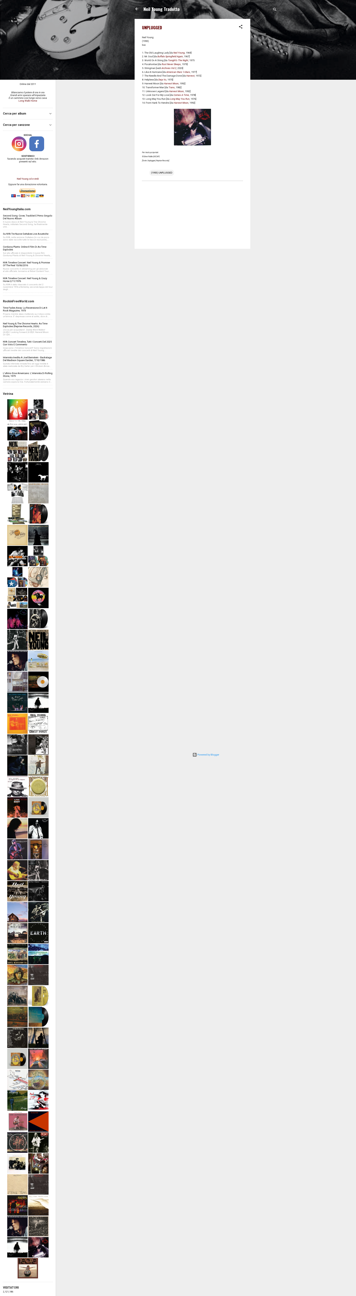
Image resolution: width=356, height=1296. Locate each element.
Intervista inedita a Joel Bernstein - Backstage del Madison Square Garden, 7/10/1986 (27, 359)
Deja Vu (162, 79)
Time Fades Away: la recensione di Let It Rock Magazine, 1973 (25, 309)
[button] (240, 27)
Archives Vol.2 (168, 68)
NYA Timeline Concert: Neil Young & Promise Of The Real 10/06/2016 (26, 264)
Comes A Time (181, 95)
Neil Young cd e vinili (28, 178)
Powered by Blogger (208, 754)
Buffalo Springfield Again (170, 56)
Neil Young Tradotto (162, 9)
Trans (172, 87)
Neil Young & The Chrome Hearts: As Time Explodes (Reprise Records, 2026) (25, 325)
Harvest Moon (171, 83)
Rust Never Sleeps (171, 64)
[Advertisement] (265, 74)
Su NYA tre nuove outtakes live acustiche (25, 233)
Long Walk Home (28, 100)
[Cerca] (275, 10)
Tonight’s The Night (178, 60)
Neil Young (179, 52)
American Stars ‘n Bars (178, 72)
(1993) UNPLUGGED (161, 172)
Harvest (190, 75)
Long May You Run (179, 98)
